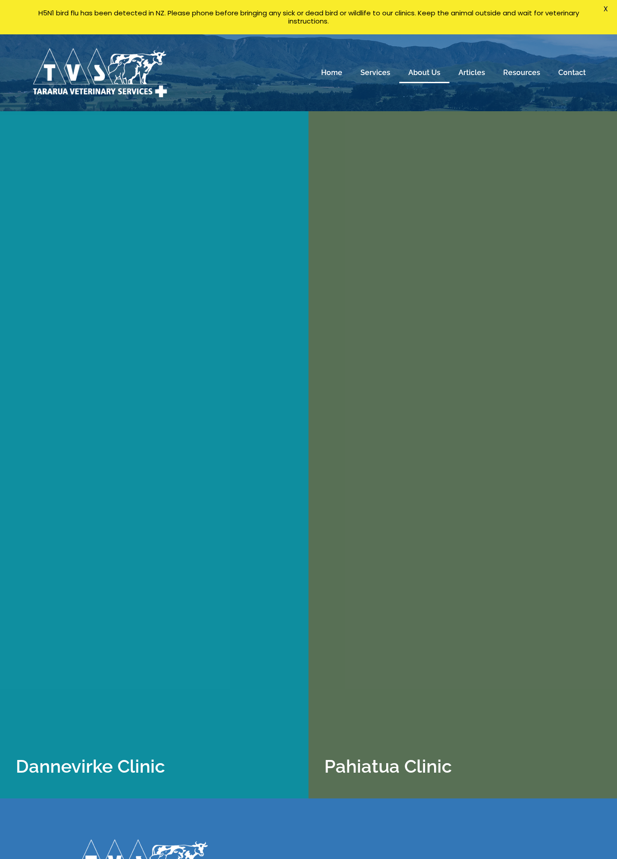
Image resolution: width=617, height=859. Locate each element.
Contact (572, 72)
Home (331, 72)
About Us (424, 72)
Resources (521, 72)
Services (375, 72)
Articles (471, 72)
